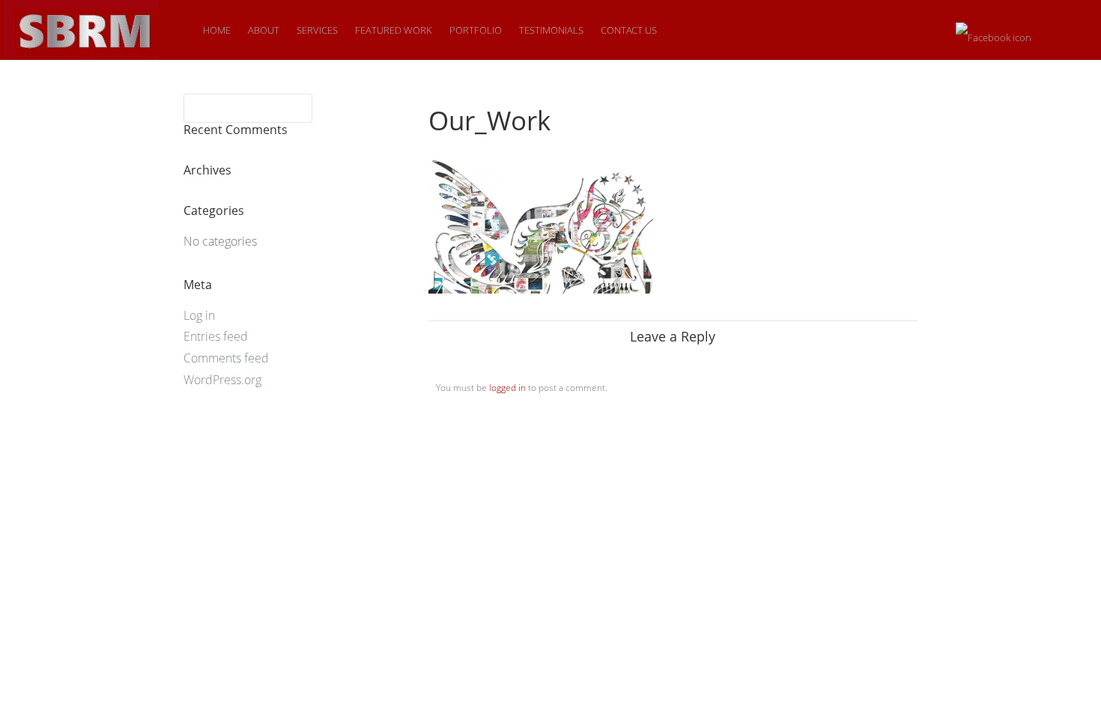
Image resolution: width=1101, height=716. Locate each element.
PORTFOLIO (475, 30)
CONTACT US (629, 30)
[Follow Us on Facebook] (993, 31)
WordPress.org (222, 379)
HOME (217, 30)
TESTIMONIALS (551, 30)
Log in (199, 315)
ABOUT (263, 30)
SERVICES (317, 30)
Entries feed (216, 336)
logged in (507, 387)
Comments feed (226, 358)
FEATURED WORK (393, 30)
